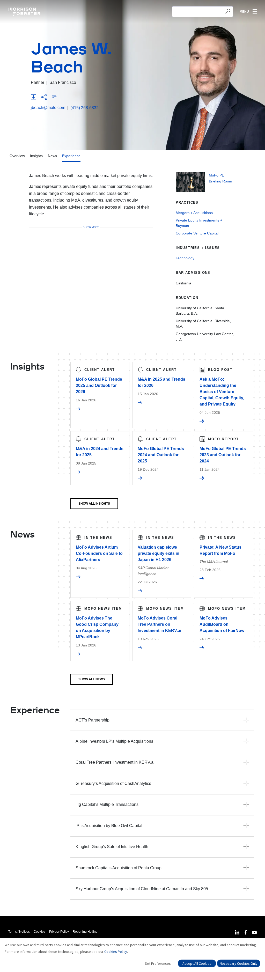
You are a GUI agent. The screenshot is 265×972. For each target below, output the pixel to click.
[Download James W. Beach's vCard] (54, 97)
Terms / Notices (19, 931)
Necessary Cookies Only (238, 963)
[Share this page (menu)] (44, 97)
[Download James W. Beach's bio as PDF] (33, 97)
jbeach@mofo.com (48, 107)
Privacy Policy (59, 931)
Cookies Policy (115, 951)
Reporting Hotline (85, 931)
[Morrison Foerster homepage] (25, 12)
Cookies (39, 931)
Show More (91, 227)
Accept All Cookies (196, 963)
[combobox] (202, 11)
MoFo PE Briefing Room (220, 178)
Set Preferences (158, 963)
